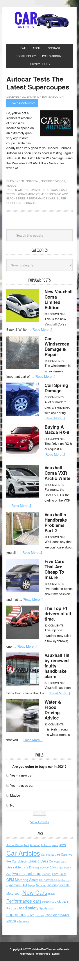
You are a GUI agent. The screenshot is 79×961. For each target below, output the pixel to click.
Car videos (19, 861)
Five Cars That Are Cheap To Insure (54, 569)
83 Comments (54, 724)
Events (18, 873)
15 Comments (54, 361)
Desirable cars (17, 866)
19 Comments (54, 584)
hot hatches (64, 880)
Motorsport (14, 893)
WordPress (43, 953)
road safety (28, 908)
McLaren (41, 885)
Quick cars (60, 901)
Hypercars (13, 885)
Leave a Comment (22, 103)
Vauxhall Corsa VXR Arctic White (57, 472)
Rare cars (12, 908)
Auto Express (49, 845)
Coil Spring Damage (56, 388)
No (12, 805)
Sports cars (46, 908)
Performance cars (41, 198)
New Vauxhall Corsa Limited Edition (59, 299)
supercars (27, 202)
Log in (55, 953)
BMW (62, 845)
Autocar (53, 189)
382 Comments (55, 314)
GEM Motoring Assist (22, 879)
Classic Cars (38, 861)
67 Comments (54, 397)
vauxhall (64, 915)
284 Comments (55, 439)
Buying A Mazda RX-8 (57, 429)
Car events (47, 855)
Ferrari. (46, 874)
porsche (46, 901)
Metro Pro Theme (44, 949)
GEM (62, 874)
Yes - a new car (21, 775)
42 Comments (54, 625)
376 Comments (55, 683)
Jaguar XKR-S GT (27, 194)
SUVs (30, 915)
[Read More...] (42, 329)
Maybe (15, 795)
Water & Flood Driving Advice (53, 710)
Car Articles (39, 20)
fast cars (33, 873)
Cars (57, 854)
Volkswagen (23, 921)
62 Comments (54, 485)
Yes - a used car (22, 785)
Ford (55, 874)
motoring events (58, 885)
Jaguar (31, 885)
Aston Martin (35, 189)
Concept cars (57, 861)
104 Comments (55, 537)
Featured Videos (53, 181)
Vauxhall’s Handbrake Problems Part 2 (56, 522)
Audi (26, 845)
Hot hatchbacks (48, 880)
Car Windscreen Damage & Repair (57, 346)
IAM (24, 885)
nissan (52, 893)
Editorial (32, 181)
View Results (39, 822)
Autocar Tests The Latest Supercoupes (37, 82)
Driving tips (56, 867)
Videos (11, 185)
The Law (39, 915)
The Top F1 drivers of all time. (58, 613)
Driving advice (39, 867)
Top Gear (52, 914)
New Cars (34, 892)
